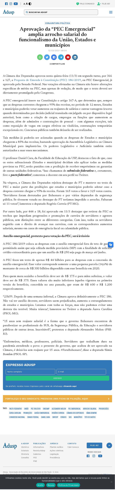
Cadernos (37, 454)
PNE (35, 461)
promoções (27, 412)
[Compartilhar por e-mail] (68, 57)
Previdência (55, 458)
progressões (104, 408)
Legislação (54, 454)
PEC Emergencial (74, 408)
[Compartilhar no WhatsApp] (40, 57)
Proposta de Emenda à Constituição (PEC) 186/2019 (47, 80)
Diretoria (25, 454)
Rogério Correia (58, 412)
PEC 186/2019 (35, 408)
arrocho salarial (89, 408)
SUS (70, 417)
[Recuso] (111, 481)
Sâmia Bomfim (91, 412)
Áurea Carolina (15, 412)
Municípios (78, 417)
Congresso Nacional (17, 417)
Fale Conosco (73, 447)
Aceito (40, 485)
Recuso (51, 485)
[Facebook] (6, 3)
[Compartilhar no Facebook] (54, 57)
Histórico (25, 447)
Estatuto (25, 451)
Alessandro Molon (59, 408)
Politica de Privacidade (68, 485)
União (26, 408)
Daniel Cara (45, 417)
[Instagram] (10, 3)
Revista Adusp (39, 451)
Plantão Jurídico (56, 447)
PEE (35, 458)
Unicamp (46, 408)
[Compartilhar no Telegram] (61, 57)
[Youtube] (16, 3)
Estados (63, 417)
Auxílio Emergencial (41, 412)
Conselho (25, 458)
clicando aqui (69, 386)
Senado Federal (33, 417)
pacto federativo (15, 408)
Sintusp (55, 417)
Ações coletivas (56, 451)
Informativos (38, 447)
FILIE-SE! (106, 4)
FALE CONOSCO (87, 4)
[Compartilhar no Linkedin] (75, 57)
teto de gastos (90, 417)
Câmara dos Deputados (75, 412)
